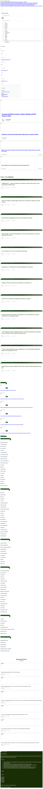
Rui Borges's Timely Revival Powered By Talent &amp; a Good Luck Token (20, 134)
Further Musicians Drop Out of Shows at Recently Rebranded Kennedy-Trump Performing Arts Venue (18, 3)
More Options (7, 42)
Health (6, 31)
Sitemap (9, 787)
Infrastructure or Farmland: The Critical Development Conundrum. (17, 267)
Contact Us (7, 40)
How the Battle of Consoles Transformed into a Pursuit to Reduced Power (15, 165)
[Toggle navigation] (3, 18)
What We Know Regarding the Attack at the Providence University (17, 217)
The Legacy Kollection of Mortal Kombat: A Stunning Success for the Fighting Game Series (20, 766)
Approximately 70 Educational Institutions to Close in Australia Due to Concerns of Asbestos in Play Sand (21, 234)
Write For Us (2, 787)
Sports (6, 37)
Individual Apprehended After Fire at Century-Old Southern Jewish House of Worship (16, 686)
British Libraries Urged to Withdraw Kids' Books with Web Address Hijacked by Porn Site (21, 367)
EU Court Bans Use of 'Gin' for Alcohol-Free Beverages (14, 251)
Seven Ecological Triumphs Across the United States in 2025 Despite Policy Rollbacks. (11, 424)
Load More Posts (3, 436)
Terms (6, 787)
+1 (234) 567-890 (4, 96)
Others (6, 35)
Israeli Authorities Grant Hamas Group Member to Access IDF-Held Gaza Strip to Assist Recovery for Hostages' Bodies (20, 315)
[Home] (5, 13)
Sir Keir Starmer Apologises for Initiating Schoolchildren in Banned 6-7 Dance (14, 714)
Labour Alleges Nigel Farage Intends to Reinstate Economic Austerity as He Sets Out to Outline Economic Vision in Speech (22, 762)
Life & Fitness (7, 32)
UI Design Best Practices (4, 70)
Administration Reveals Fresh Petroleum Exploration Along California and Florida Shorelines (20, 764)
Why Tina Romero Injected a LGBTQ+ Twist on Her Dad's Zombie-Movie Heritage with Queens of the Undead (20, 742)
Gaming (6, 30)
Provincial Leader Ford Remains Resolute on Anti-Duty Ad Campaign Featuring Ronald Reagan (17, 4)
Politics (6, 36)
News (6, 34)
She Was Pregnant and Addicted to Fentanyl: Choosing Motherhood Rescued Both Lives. (19, 767)
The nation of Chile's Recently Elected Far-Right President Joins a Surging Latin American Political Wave (19, 2)
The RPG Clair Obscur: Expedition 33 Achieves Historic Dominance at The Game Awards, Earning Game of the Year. (21, 5)
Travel (6, 39)
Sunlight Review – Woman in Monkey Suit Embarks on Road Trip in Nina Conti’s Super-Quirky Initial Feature (21, 184)
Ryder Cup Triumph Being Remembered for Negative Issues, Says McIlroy (13, 1)
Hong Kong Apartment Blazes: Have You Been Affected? (8, 390)
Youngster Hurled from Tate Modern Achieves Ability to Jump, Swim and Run (17, 763)
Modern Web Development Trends (5, 59)
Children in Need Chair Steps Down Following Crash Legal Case (16, 282)
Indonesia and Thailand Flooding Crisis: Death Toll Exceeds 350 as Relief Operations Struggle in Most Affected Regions (16, 407)
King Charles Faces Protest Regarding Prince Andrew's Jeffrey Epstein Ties (17, 765)
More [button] (6, 28)
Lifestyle (6, 33)
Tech (5, 38)
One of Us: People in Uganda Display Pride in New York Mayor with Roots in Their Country (21, 201)
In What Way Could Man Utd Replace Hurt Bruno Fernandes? (16, 298)
